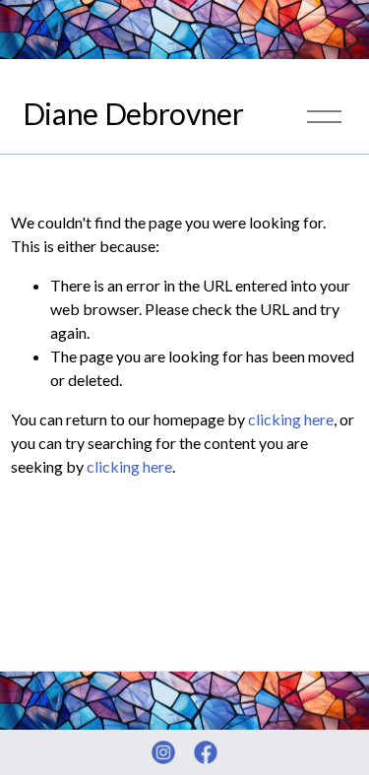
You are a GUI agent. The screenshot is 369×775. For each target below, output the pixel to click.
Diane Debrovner (133, 113)
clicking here (291, 419)
